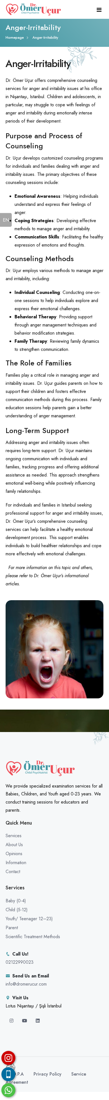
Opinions (14, 853)
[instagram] (12, 1021)
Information (16, 862)
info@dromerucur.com (26, 984)
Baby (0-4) (16, 901)
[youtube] (25, 1021)
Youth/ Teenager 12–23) (29, 918)
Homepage (15, 37)
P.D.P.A (17, 1074)
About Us (14, 844)
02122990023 (20, 962)
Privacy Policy (47, 1074)
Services (14, 835)
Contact (13, 871)
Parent (12, 927)
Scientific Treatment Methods (33, 936)
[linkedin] (38, 1021)
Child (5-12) (17, 909)
